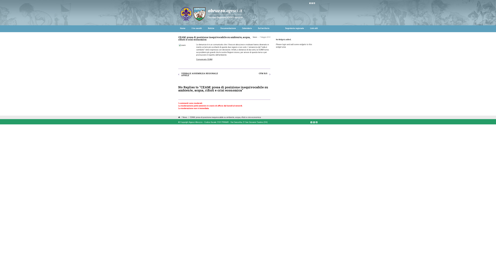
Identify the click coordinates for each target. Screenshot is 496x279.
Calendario (247, 28)
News (255, 37)
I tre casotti (197, 28)
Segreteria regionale (294, 28)
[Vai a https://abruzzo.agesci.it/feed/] (312, 3)
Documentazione (228, 28)
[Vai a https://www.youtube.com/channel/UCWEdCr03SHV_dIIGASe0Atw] (314, 3)
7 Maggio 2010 (265, 37)
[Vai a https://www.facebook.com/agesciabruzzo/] (310, 3)
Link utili (314, 28)
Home (182, 28)
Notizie (211, 28)
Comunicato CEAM (204, 59)
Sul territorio (263, 28)
